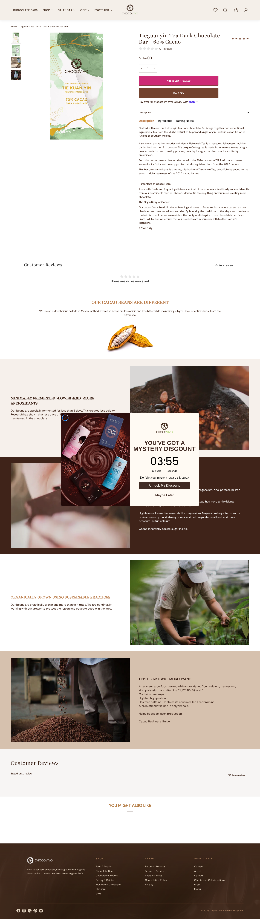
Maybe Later (164, 495)
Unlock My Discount (164, 485)
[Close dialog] (65, 418)
